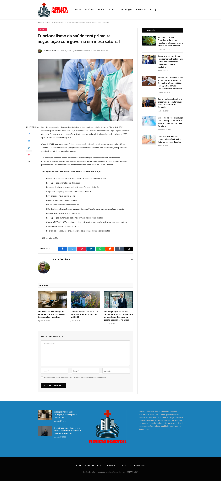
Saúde (101, 9)
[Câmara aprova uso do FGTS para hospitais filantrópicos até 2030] (85, 299)
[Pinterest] (29, 154)
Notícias (89, 9)
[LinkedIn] (29, 148)
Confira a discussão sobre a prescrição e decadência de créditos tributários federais (170, 103)
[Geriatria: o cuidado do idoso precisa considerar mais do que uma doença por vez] (45, 431)
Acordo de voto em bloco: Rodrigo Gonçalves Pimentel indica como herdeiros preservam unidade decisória (170, 61)
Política (112, 9)
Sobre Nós (141, 9)
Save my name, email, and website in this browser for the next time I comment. (75, 377)
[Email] (29, 161)
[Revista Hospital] (54, 9)
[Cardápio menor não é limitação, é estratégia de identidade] (45, 415)
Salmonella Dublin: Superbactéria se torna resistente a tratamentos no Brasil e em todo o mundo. (170, 41)
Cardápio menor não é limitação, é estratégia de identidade (65, 414)
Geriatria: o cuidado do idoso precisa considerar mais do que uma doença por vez (67, 430)
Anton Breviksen (52, 51)
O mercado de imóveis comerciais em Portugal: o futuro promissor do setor (169, 139)
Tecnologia (126, 9)
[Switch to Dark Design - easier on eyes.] (155, 10)
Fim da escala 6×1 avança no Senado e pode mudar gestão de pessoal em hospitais (51, 314)
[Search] (151, 10)
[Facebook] (29, 134)
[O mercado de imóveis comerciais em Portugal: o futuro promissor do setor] (149, 140)
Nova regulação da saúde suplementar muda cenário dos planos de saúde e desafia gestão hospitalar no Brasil (118, 315)
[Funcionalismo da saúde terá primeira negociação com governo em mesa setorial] (85, 90)
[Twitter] (29, 141)
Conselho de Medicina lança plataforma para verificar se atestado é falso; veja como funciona (170, 122)
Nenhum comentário (83, 51)
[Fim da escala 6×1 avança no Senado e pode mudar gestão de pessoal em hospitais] (52, 299)
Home (78, 9)
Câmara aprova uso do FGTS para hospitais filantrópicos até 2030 (84, 314)
